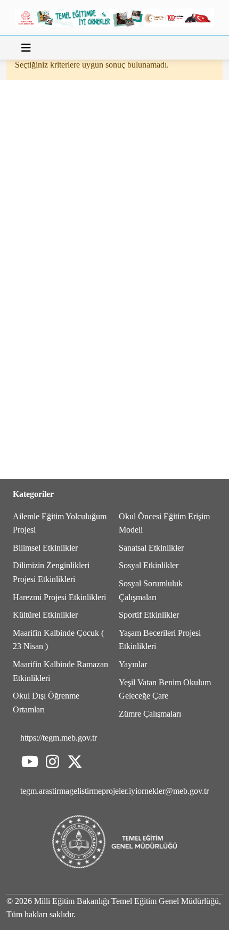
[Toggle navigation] (26, 47)
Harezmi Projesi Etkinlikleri (59, 597)
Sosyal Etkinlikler (148, 565)
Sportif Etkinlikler (149, 614)
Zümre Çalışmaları (150, 713)
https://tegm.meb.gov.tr (58, 737)
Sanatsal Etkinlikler (151, 547)
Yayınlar (133, 664)
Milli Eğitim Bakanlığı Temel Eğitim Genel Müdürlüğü (126, 901)
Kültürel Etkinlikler (45, 614)
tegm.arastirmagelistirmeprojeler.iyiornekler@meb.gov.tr (114, 790)
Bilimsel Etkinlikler (45, 547)
